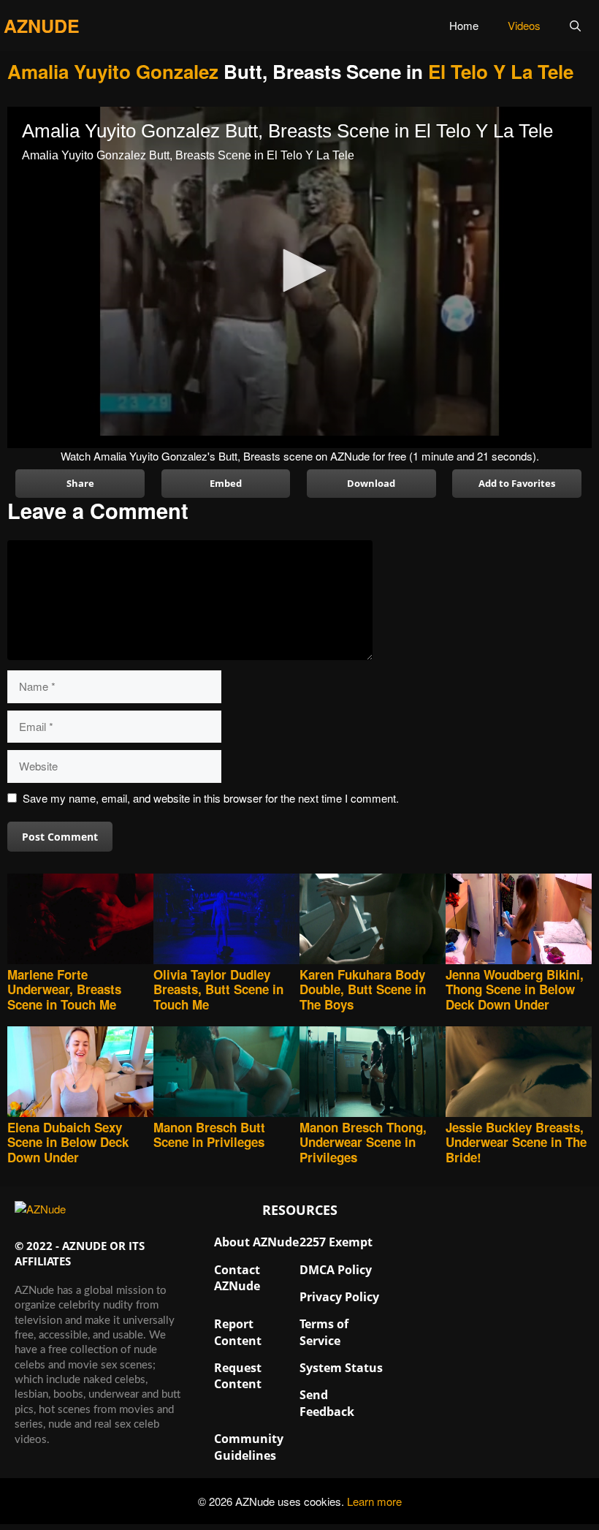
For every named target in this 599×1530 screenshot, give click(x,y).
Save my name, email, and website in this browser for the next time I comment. (211, 798)
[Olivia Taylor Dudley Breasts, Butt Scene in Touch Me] (226, 920)
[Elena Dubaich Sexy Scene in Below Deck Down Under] (80, 1073)
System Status (341, 1368)
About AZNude (256, 1242)
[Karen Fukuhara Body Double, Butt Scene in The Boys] (373, 920)
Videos (524, 25)
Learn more (374, 1501)
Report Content (238, 1332)
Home (463, 25)
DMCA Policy (336, 1270)
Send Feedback (327, 1403)
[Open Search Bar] (575, 26)
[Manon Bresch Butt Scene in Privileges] (226, 1073)
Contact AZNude (237, 1278)
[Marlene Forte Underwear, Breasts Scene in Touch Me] (80, 920)
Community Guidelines (248, 1447)
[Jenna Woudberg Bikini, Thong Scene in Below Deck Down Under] (519, 920)
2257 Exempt (336, 1242)
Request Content (238, 1376)
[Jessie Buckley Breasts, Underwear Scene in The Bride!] (519, 1073)
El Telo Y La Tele (500, 71)
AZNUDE (42, 25)
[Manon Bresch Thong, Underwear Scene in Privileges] (373, 1073)
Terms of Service (324, 1332)
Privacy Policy (339, 1297)
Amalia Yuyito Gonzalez (112, 71)
